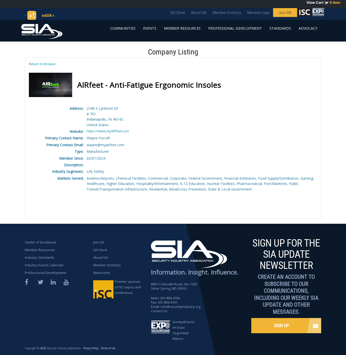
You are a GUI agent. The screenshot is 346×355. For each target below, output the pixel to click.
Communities (123, 28)
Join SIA (285, 13)
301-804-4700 (170, 298)
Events (149, 28)
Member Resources (182, 28)
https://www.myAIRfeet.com (108, 131)
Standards (280, 28)
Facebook (28, 282)
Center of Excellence (40, 242)
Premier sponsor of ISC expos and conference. (128, 287)
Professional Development (235, 28)
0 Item (335, 2)
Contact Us (159, 311)
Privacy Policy (91, 348)
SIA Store (177, 13)
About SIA (199, 13)
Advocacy (308, 28)
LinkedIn (54, 282)
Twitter (41, 282)
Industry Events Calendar (44, 265)
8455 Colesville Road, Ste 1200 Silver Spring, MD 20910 (174, 286)
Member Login (258, 13)
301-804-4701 (168, 302)
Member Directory (227, 13)
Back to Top (323, 336)
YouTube (67, 282)
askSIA (47, 15)
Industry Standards (39, 257)
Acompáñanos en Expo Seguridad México (183, 330)
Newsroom (101, 272)
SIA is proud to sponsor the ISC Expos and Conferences (304, 13)
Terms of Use (108, 348)
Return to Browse (42, 64)
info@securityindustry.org (180, 306)
